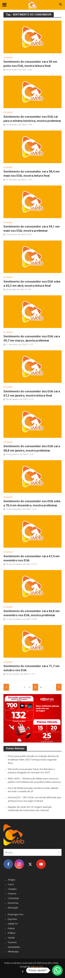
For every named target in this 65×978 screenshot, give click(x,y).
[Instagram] (19, 864)
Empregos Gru (15, 914)
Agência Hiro (37, 966)
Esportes (12, 919)
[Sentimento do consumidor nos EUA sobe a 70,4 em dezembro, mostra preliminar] (32, 476)
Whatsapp (13, 951)
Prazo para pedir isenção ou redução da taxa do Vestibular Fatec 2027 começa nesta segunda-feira (33, 759)
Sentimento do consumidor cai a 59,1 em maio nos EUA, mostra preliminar (31, 228)
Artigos (11, 879)
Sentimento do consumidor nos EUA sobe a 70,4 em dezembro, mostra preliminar (31, 503)
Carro (11, 884)
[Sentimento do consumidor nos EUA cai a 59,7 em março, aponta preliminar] (32, 311)
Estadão (8, 57)
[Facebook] (8, 864)
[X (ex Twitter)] (30, 864)
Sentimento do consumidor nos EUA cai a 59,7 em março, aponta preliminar (31, 338)
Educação (13, 907)
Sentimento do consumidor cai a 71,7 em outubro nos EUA (31, 668)
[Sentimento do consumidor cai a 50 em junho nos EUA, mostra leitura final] (32, 36)
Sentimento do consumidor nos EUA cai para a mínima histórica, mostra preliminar (32, 119)
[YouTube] (41, 864)
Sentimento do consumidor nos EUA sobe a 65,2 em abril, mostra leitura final (31, 283)
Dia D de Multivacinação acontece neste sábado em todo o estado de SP (33, 789)
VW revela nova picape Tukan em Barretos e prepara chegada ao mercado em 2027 (31, 771)
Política (11, 932)
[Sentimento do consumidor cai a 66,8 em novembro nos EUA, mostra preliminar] (32, 586)
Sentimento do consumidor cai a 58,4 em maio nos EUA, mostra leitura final (31, 173)
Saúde (11, 937)
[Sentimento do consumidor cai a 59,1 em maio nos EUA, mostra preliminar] (32, 201)
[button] (57, 970)
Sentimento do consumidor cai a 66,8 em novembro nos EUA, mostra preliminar (31, 613)
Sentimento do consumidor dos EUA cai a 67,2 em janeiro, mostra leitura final (31, 393)
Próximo (59, 687)
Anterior (6, 687)
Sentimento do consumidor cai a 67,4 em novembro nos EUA (31, 558)
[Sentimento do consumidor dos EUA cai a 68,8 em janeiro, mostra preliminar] (32, 421)
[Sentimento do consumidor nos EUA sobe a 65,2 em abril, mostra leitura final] (32, 256)
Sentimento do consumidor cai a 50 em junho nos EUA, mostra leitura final (30, 64)
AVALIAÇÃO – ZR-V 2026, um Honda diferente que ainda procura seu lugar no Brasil (34, 799)
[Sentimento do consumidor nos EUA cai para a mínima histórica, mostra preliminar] (32, 91)
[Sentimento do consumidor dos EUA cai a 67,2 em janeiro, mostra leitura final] (32, 366)
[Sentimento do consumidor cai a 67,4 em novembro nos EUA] (32, 531)
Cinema (12, 893)
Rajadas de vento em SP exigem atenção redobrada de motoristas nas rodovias (30, 808)
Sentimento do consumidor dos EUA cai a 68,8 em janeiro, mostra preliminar (31, 448)
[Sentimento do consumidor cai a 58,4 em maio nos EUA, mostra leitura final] (32, 146)
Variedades (14, 947)
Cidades (12, 889)
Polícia (11, 928)
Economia (13, 902)
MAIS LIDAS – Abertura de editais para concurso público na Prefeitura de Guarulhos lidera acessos (34, 780)
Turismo (12, 942)
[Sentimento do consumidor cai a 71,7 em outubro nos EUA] (32, 641)
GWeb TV (13, 923)
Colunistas (13, 898)
